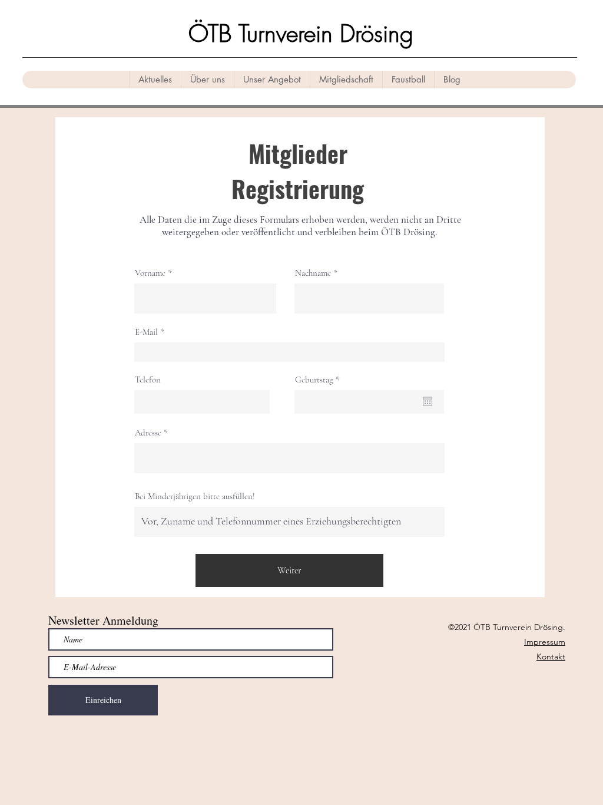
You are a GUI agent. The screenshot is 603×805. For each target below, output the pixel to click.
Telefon (148, 379)
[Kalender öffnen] (427, 401)
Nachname (313, 273)
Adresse (148, 432)
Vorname (150, 273)
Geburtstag (319, 379)
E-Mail (146, 332)
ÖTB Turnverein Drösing (300, 33)
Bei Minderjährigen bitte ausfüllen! (195, 496)
